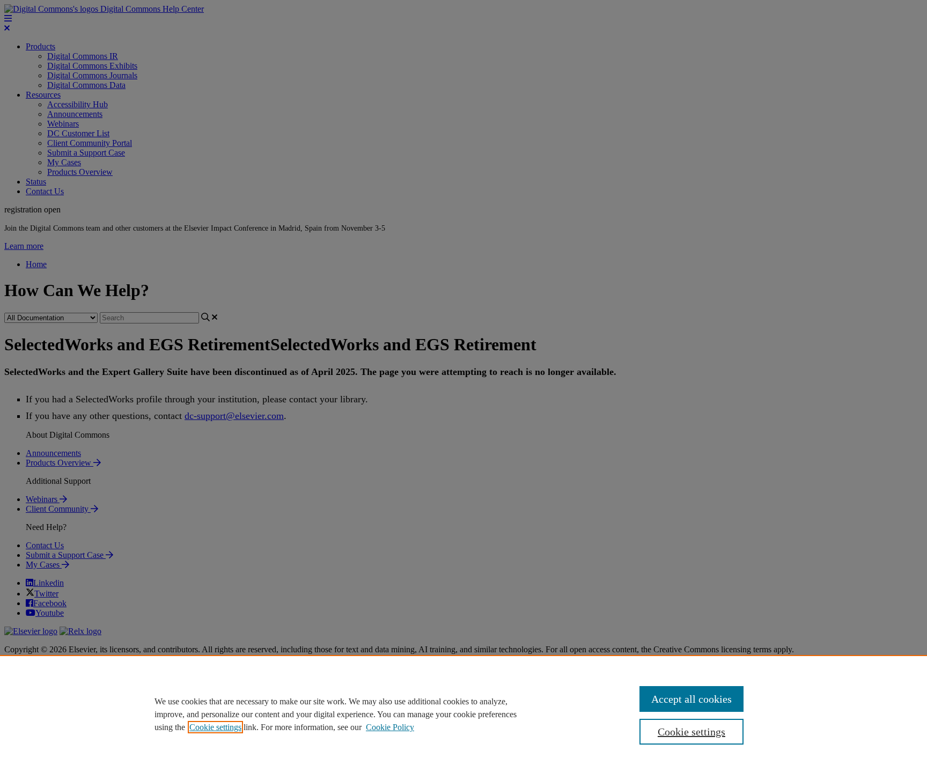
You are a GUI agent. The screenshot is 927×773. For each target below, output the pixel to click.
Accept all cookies (691, 699)
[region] (463, 714)
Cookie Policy (390, 727)
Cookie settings (215, 727)
